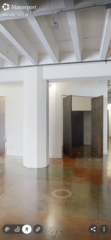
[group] (17, 229)
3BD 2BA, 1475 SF (15, 15)
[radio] (7, 229)
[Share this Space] (93, 229)
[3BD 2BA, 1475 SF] (55, 120)
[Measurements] (38, 229)
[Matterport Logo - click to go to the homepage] (19, 6)
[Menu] (104, 229)
